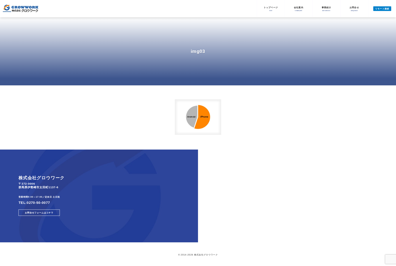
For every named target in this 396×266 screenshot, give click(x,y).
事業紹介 (326, 8)
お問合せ (354, 8)
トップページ (271, 8)
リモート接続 (382, 8)
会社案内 (298, 8)
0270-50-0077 (38, 203)
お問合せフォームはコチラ (39, 212)
